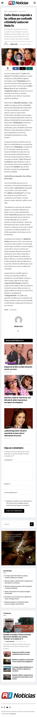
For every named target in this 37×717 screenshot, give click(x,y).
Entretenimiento (13, 11)
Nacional (7, 630)
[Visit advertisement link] (18, 548)
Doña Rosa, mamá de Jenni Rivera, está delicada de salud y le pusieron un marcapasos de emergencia (17, 400)
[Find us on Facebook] (1, 707)
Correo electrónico (11, 492)
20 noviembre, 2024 (25, 44)
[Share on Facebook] (16, 68)
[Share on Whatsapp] (29, 68)
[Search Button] (35, 3)
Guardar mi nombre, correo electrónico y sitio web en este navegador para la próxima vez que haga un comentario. (19, 503)
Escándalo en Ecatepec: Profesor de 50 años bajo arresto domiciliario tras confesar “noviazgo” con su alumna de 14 (17, 637)
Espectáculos (22, 11)
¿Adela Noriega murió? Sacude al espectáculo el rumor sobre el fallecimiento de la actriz (15, 433)
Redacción (13, 44)
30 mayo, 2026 (8, 371)
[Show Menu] (2, 3)
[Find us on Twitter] (4, 707)
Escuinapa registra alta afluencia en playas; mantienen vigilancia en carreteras (22, 669)
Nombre (7, 484)
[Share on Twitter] (22, 68)
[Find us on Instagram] (10, 707)
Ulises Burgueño (9, 641)
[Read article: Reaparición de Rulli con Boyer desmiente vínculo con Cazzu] (18, 354)
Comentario (8, 460)
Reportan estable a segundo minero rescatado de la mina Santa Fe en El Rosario (22, 677)
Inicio (5, 11)
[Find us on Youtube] (7, 707)
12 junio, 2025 (8, 405)
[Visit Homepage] (18, 3)
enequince (13, 713)
